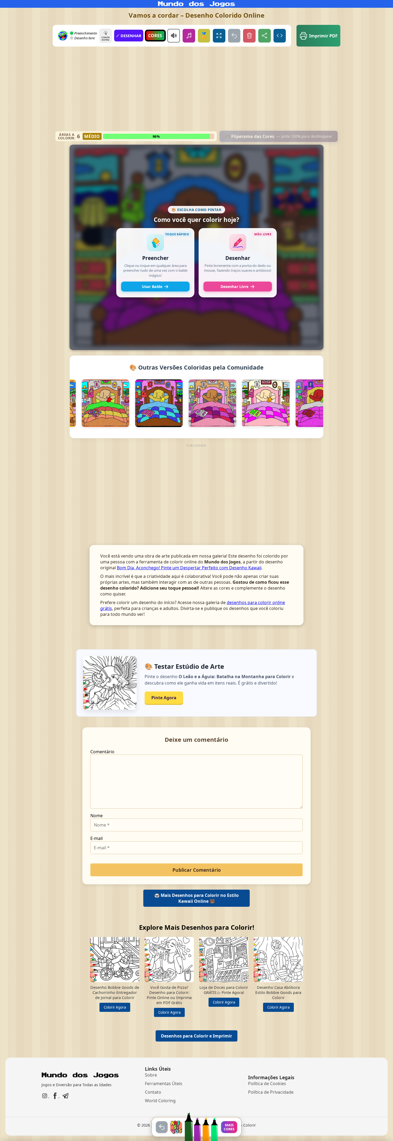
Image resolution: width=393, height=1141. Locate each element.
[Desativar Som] (173, 36)
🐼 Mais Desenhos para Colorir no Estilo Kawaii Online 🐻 (196, 898)
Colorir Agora (115, 1007)
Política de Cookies (267, 1083)
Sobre (151, 1075)
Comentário (102, 752)
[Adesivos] (176, 1127)
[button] (155, 262)
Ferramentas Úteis (163, 1083)
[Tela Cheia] (219, 36)
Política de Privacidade (271, 1092)
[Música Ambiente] (189, 36)
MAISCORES (229, 1127)
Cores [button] (155, 36)
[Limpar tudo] (249, 36)
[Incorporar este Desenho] (279, 36)
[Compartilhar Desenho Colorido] (264, 36)
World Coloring (160, 1101)
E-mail (96, 838)
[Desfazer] (234, 36)
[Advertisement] (196, 90)
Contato (153, 1092)
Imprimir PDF (323, 36)
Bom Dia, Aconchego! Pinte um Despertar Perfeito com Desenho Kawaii (189, 568)
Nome (96, 816)
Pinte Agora (163, 698)
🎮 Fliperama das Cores (278, 136)
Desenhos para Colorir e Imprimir (196, 1036)
